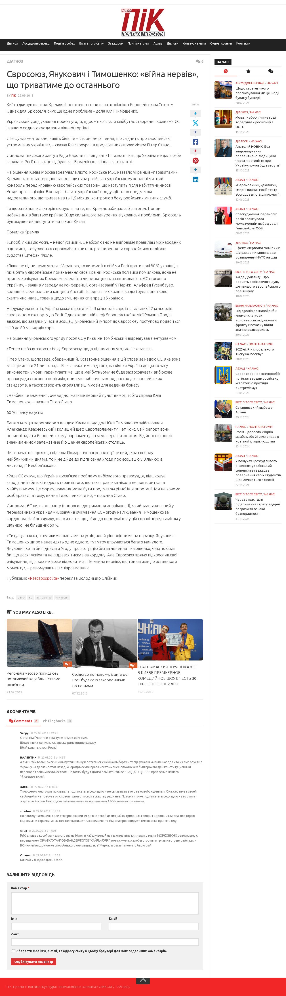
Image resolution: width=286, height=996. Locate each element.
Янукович (62, 597)
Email (113, 918)
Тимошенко (44, 597)
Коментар (20, 888)
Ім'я (14, 918)
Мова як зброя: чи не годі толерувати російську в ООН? (256, 122)
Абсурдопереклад (36, 43)
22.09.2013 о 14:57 (53, 757)
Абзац (158, 43)
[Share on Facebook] (195, 137)
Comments (25, 721)
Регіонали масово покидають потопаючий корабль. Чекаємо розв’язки (33, 679)
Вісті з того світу (91, 43)
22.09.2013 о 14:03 (44, 830)
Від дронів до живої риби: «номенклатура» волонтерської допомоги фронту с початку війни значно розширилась (256, 320)
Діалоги (172, 43)
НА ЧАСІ (272, 83)
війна (21, 597)
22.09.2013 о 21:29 (46, 733)
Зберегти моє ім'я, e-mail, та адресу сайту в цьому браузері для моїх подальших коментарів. (92, 951)
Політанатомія (138, 43)
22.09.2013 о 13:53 (48, 855)
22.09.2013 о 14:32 (46, 786)
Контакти (243, 43)
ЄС (30, 597)
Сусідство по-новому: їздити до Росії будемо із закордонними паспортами (100, 680)
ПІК (13, 95)
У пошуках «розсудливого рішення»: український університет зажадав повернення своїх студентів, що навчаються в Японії (259, 470)
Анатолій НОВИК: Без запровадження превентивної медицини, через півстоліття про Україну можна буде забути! (258, 156)
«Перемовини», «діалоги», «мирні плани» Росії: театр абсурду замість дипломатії (257, 189)
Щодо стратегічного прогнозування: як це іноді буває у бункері (257, 93)
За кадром (115, 43)
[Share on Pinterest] (195, 156)
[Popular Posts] (248, 71)
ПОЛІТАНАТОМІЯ (261, 344)
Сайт (15, 934)
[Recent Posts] (225, 71)
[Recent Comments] (270, 71)
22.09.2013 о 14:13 (48, 811)
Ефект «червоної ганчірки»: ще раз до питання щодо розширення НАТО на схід (258, 252)
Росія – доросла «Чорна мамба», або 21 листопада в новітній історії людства (257, 436)
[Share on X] (195, 118)
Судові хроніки (221, 43)
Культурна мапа (194, 43)
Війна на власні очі (250, 305)
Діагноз (12, 43)
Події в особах (64, 43)
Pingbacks (59, 721)
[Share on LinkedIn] (195, 175)
